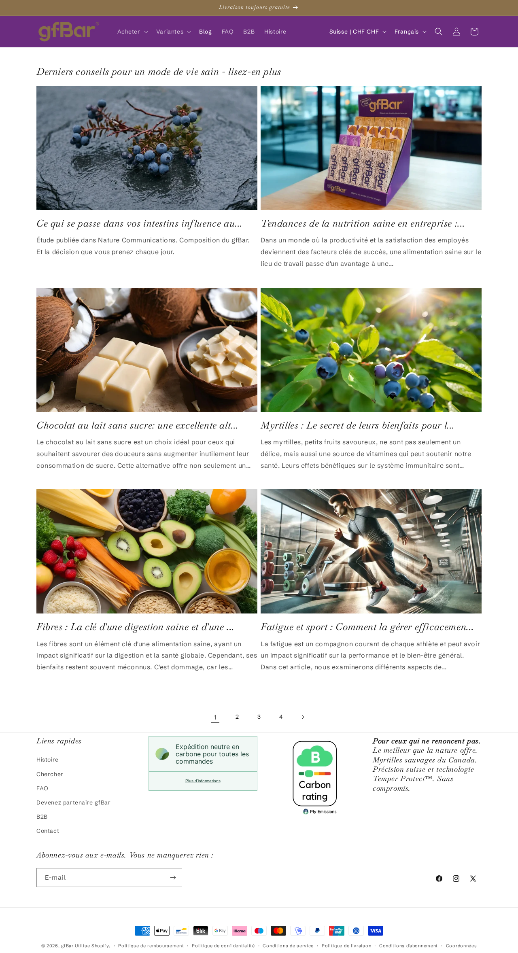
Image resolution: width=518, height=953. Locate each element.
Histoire (47, 759)
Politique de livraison (346, 946)
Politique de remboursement (151, 946)
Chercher (50, 774)
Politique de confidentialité (223, 946)
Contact (47, 830)
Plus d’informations (203, 781)
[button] (132, 31)
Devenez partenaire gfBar (73, 802)
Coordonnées (461, 946)
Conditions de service (288, 946)
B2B (42, 816)
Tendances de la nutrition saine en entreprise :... (363, 223)
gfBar (67, 946)
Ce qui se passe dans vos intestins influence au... (139, 223)
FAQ (42, 788)
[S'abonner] (173, 877)
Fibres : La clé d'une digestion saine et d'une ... (135, 626)
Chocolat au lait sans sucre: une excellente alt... (137, 425)
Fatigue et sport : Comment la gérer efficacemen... (367, 626)
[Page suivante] (303, 717)
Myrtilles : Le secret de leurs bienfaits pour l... (358, 425)
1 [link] (215, 717)
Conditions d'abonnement (408, 946)
